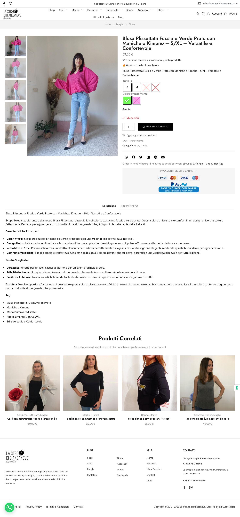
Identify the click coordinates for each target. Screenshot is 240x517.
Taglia (126, 80)
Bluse (132, 24)
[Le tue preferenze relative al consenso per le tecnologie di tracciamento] (237, 388)
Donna (145, 415)
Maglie (120, 24)
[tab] (109, 206)
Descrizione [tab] (109, 205)
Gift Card (34, 415)
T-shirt (95, 415)
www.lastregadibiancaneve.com (152, 284)
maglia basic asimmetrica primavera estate (90, 419)
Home (107, 24)
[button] (203, 13)
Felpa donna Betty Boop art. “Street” (149, 419)
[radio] (127, 87)
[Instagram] (10, 3)
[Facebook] (4, 3)
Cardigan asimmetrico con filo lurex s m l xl (32, 419)
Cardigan (22, 415)
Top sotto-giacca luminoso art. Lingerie (207, 419)
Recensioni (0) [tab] (129, 205)
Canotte (199, 415)
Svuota (126, 109)
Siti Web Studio (227, 506)
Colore (126, 93)
